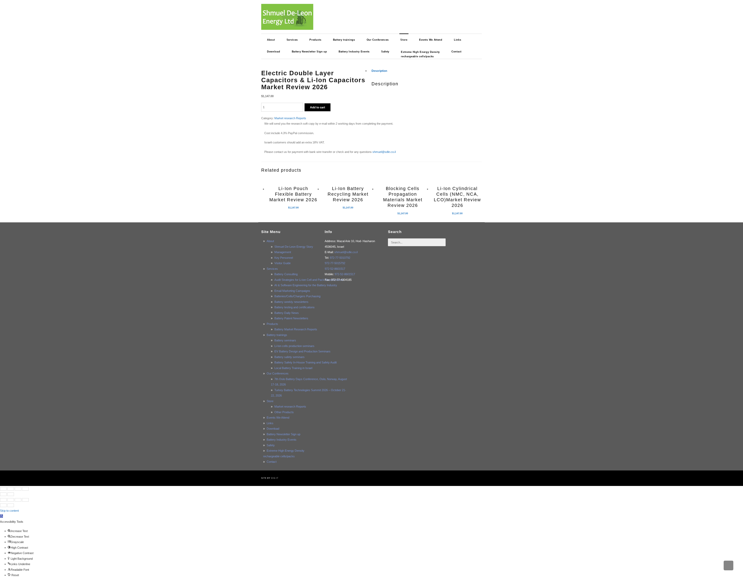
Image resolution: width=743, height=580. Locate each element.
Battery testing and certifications (294, 307)
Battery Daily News (286, 312)
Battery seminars (285, 340)
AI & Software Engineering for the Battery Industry (305, 285)
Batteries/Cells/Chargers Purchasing (297, 296)
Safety (271, 445)
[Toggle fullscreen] (18, 489)
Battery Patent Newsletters (291, 318)
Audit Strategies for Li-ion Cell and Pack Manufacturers (308, 279)
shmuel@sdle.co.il (384, 151)
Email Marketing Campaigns (292, 290)
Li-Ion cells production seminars (294, 346)
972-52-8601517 (335, 268)
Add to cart (317, 107)
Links (270, 423)
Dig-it (274, 478)
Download (273, 428)
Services (272, 268)
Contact (271, 461)
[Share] (10, 489)
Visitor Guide (282, 263)
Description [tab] (379, 70)
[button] (1, 516)
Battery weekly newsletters (291, 301)
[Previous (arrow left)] (3, 494)
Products (272, 324)
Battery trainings (277, 335)
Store (270, 401)
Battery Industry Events (281, 439)
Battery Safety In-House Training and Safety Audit (305, 362)
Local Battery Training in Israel (293, 368)
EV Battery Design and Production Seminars (302, 351)
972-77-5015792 (335, 263)
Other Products (284, 412)
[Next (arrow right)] (10, 494)
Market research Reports (290, 118)
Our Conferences (277, 373)
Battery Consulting (286, 274)
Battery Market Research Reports (295, 329)
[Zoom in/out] (25, 489)
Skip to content (9, 510)
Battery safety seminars (289, 357)
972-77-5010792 (340, 257)
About (270, 241)
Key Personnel (283, 257)
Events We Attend (278, 417)
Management (282, 252)
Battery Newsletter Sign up (283, 434)
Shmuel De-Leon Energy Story (293, 246)
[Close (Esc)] (3, 489)
